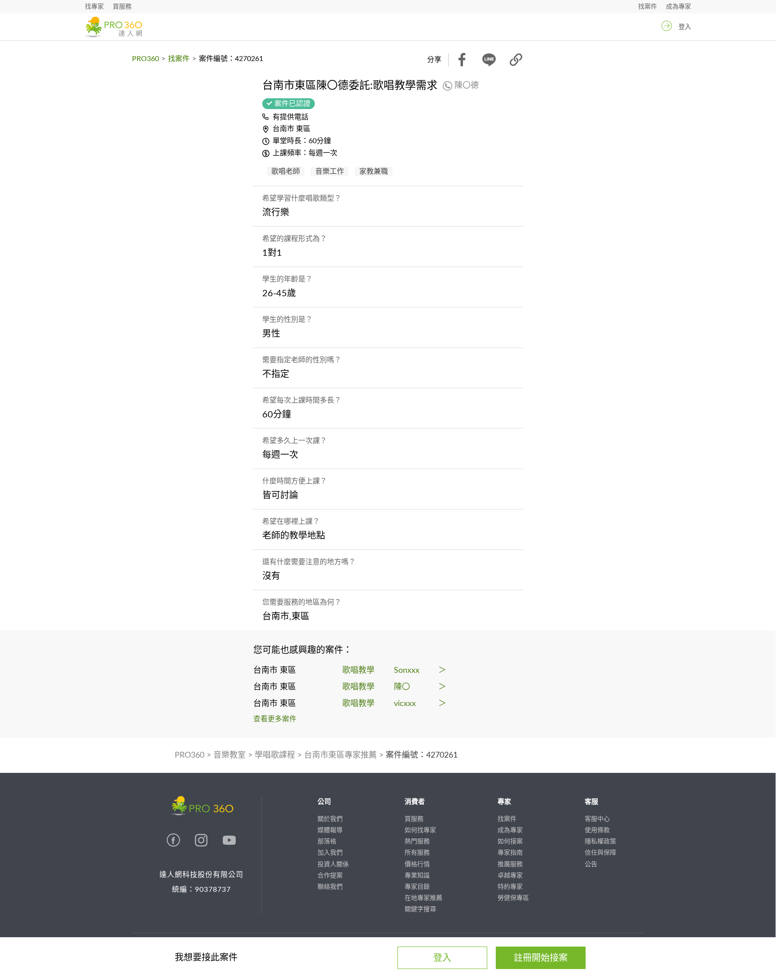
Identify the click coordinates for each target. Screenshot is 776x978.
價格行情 (417, 864)
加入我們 (330, 853)
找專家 (94, 7)
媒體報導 (330, 830)
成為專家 (678, 7)
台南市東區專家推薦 (340, 755)
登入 (685, 27)
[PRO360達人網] (174, 845)
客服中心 (597, 819)
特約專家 (510, 887)
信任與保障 (600, 853)
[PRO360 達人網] (113, 27)
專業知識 (417, 876)
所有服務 (417, 853)
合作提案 (330, 876)
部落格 (326, 841)
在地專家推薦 (423, 898)
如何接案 (510, 841)
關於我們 (330, 819)
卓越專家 (510, 876)
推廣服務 (510, 864)
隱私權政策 (600, 841)
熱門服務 (417, 841)
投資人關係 (333, 864)
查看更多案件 (274, 719)
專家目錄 (417, 887)
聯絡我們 (330, 887)
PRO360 (145, 58)
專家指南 (510, 853)
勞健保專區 (513, 898)
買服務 (122, 7)
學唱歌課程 (275, 755)
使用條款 (597, 830)
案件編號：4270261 (422, 755)
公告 (591, 864)
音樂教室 (229, 755)
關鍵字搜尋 (420, 909)
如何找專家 (420, 830)
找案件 (647, 7)
